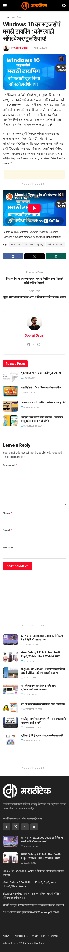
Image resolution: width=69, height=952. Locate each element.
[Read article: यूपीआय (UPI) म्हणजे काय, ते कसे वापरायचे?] (10, 739)
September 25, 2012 (32, 709)
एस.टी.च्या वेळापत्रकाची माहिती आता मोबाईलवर (43, 704)
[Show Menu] (5, 5)
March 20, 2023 (30, 393)
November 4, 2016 (31, 740)
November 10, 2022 (32, 407)
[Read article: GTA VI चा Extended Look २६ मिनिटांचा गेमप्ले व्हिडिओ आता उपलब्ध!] (10, 639)
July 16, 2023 (29, 378)
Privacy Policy (37, 935)
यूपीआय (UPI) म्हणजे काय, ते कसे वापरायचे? (42, 735)
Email (7, 530)
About (6, 935)
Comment (10, 465)
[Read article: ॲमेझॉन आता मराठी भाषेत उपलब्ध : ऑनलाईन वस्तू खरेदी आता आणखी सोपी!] (10, 420)
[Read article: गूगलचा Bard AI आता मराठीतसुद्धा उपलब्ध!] (10, 376)
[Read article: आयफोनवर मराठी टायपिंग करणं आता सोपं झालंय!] (10, 406)
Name (8, 513)
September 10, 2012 (32, 727)
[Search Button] (64, 5)
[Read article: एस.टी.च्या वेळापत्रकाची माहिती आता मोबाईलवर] (10, 707)
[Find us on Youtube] (34, 826)
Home (6, 17)
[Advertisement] (34, 174)
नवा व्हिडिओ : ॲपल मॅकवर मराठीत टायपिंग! (41, 387)
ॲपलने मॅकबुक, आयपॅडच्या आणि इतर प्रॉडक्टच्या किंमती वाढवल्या (33, 904)
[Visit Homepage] (34, 6)
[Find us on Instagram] (25, 826)
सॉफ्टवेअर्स (16, 17)
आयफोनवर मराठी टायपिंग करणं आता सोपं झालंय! (43, 402)
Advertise (20, 935)
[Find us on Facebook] (6, 826)
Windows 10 (55, 244)
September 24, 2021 (32, 426)
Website (8, 547)
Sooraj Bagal (21, 47)
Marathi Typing (34, 244)
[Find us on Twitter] (15, 826)
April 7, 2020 (40, 47)
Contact (55, 935)
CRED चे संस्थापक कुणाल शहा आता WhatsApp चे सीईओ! (31, 912)
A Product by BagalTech (37, 943)
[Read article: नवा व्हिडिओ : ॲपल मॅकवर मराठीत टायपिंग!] (10, 391)
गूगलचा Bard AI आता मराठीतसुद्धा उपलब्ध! (41, 372)
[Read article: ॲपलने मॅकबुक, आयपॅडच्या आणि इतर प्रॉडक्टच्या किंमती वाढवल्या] (10, 689)
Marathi (16, 244)
